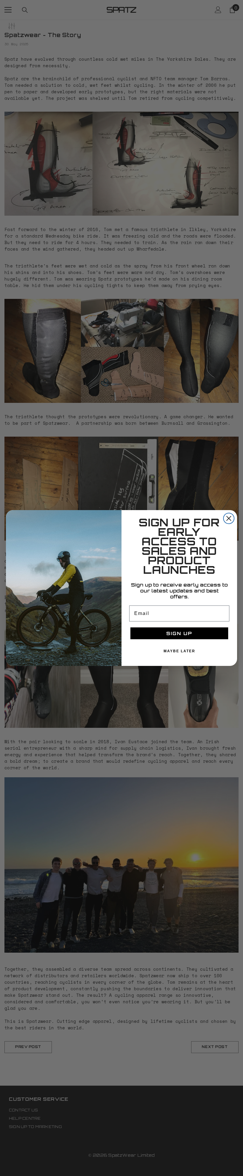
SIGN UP (179, 633)
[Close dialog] (228, 518)
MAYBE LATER (179, 651)
